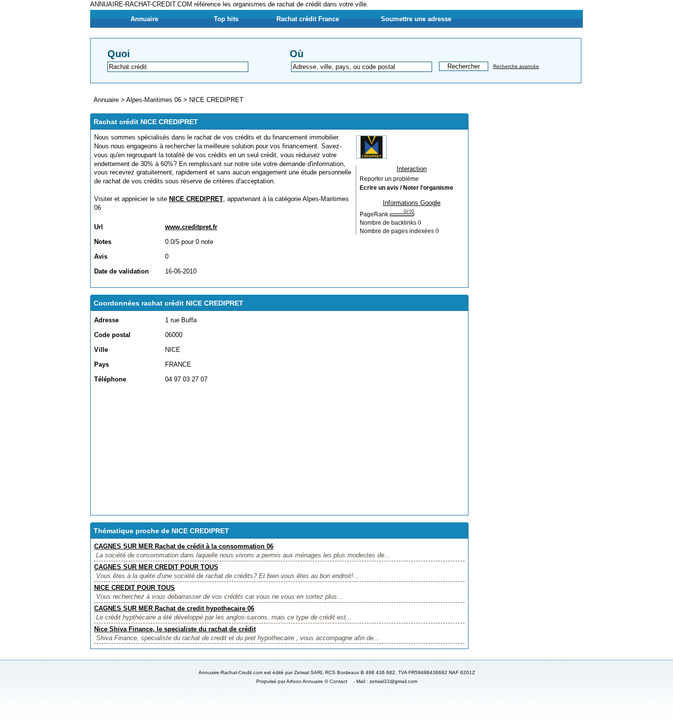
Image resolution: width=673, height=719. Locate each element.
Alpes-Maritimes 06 (153, 99)
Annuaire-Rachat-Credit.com (231, 672)
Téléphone (110, 379)
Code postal (112, 335)
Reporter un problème (389, 179)
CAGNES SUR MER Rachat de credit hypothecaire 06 (174, 608)
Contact (338, 681)
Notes (102, 241)
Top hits (226, 19)
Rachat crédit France (307, 19)
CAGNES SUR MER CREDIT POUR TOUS (156, 567)
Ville (101, 349)
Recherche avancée (516, 66)
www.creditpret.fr (191, 227)
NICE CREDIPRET (216, 99)
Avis (100, 256)
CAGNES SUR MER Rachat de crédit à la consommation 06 (183, 546)
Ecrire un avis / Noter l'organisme (406, 188)
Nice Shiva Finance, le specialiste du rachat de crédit (175, 629)
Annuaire (144, 19)
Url (98, 227)
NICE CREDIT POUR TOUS (134, 587)
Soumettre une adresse (416, 19)
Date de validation (121, 271)
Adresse (106, 320)
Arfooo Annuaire (304, 681)
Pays (101, 364)
